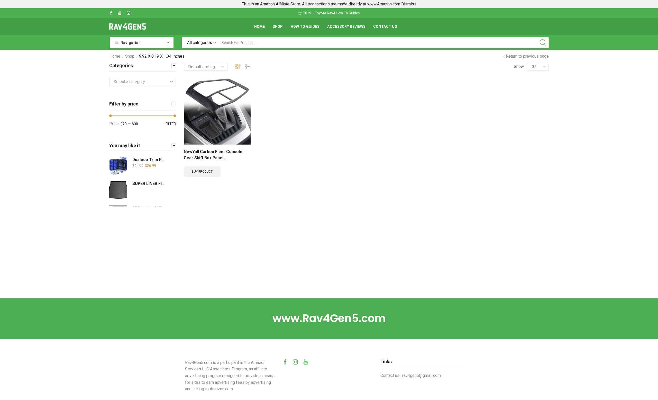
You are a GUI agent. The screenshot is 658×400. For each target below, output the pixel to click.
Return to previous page (527, 56)
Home (259, 26)
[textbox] (139, 82)
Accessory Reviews (346, 26)
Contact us (385, 26)
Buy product (202, 171)
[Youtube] (120, 13)
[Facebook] (111, 13)
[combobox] (142, 81)
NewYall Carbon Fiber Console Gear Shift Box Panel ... (213, 154)
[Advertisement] (329, 260)
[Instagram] (128, 13)
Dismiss (408, 4)
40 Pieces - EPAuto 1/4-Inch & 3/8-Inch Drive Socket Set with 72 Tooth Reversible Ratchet (149, 207)
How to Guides (305, 26)
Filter (171, 124)
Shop (278, 26)
